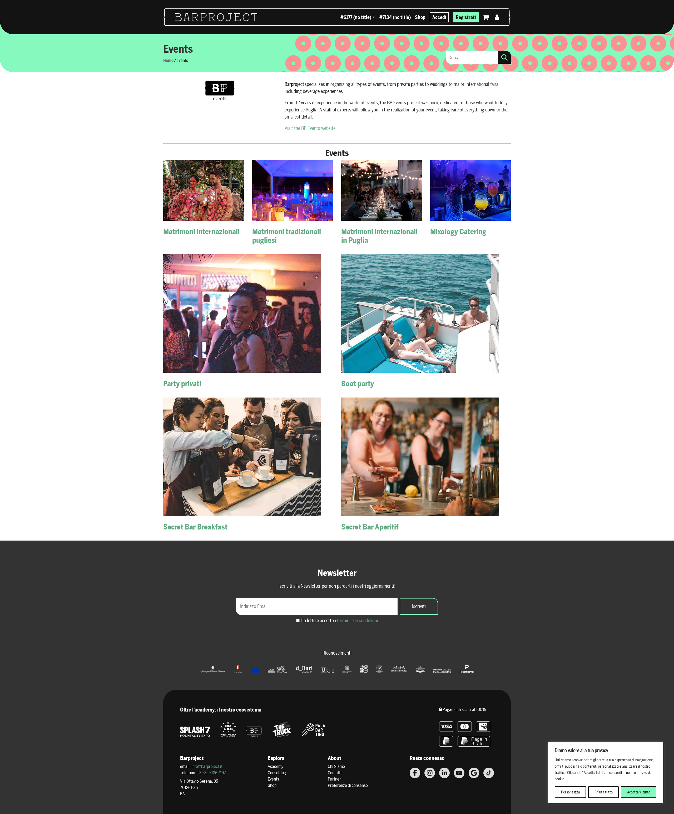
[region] (605, 772)
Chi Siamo (336, 766)
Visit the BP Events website (310, 128)
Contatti (334, 772)
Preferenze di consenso (348, 785)
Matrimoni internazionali (201, 231)
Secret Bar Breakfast (195, 526)
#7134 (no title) (395, 17)
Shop (420, 17)
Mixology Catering (458, 231)
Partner (334, 779)
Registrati (466, 17)
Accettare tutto (638, 792)
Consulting (277, 772)
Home (168, 60)
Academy (275, 766)
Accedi (439, 17)
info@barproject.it (206, 766)
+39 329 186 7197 (211, 772)
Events (273, 779)
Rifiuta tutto (603, 792)
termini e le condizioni (357, 620)
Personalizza (570, 792)
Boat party (357, 383)
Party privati (182, 383)
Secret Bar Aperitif (370, 526)
